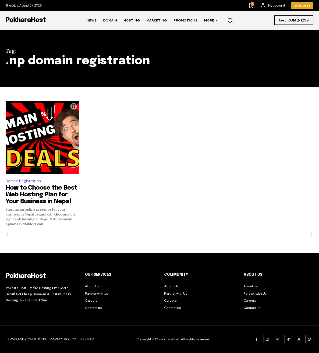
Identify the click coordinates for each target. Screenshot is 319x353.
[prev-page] (9, 234)
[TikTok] (288, 339)
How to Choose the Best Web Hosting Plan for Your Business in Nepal (41, 194)
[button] (230, 20)
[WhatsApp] (309, 339)
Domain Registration (23, 180)
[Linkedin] (278, 339)
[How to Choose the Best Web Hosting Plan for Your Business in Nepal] (42, 137)
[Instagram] (267, 339)
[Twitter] (299, 339)
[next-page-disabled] (309, 234)
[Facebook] (257, 339)
